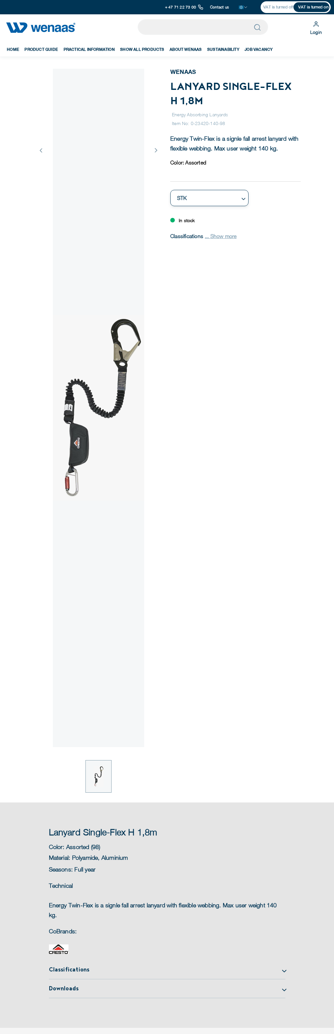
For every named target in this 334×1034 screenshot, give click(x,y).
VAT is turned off (278, 7)
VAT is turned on (313, 7)
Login (316, 32)
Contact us (219, 7)
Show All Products (142, 49)
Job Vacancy (259, 49)
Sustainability (223, 49)
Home (13, 49)
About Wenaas (186, 49)
